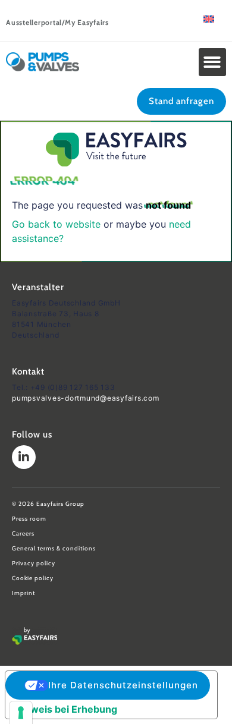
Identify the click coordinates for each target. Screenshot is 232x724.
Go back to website (56, 224)
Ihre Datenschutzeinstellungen (123, 685)
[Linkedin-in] (24, 457)
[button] (213, 62)
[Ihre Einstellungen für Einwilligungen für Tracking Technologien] (21, 712)
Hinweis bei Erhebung (66, 709)
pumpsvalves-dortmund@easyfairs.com (85, 398)
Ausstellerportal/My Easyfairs (57, 22)
